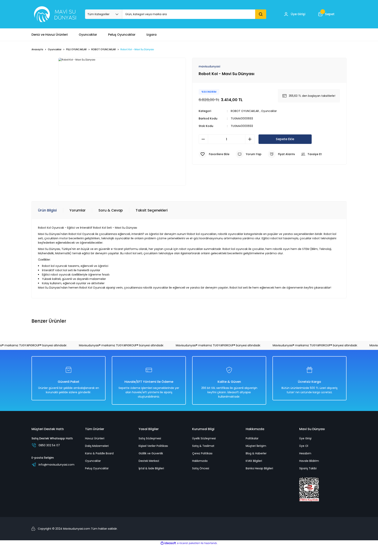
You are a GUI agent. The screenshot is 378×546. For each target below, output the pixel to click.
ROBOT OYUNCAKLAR (245, 111)
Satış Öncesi (200, 468)
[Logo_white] (55, 14)
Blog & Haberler (256, 453)
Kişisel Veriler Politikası (153, 446)
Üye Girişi (305, 438)
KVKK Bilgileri (254, 461)
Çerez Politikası (202, 453)
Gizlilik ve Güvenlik (151, 453)
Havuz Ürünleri (94, 438)
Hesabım (305, 453)
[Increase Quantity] (250, 139)
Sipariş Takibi (308, 468)
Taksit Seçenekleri (152, 210)
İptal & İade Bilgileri (151, 468)
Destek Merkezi (149, 461)
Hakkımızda (200, 461)
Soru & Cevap (110, 210)
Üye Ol (303, 446)
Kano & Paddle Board (99, 453)
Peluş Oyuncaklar (97, 468)
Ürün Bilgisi (47, 210)
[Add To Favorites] (214, 154)
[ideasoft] (168, 543)
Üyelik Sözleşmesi (204, 438)
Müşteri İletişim (256, 446)
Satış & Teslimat (203, 446)
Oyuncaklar (269, 111)
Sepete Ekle (285, 139)
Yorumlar (77, 210)
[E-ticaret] (188, 543)
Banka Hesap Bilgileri (259, 468)
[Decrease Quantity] (203, 139)
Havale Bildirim (309, 461)
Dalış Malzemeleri (97, 446)
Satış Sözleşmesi (150, 438)
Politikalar (252, 438)
